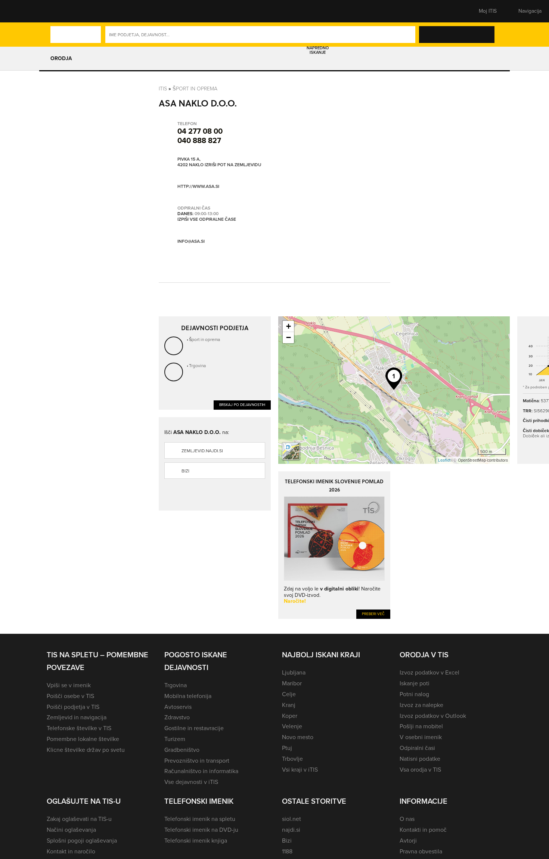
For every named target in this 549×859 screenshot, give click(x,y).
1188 (287, 851)
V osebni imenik (421, 737)
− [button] (288, 337)
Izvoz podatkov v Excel (429, 672)
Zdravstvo (177, 717)
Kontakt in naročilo (71, 851)
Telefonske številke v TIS (79, 728)
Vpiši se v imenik (69, 685)
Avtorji (408, 840)
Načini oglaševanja (71, 829)
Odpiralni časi (417, 748)
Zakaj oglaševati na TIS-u (79, 819)
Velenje (292, 726)
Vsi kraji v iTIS (300, 769)
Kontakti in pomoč (423, 829)
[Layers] (291, 451)
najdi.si (291, 829)
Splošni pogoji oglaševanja (82, 840)
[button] (60, 11)
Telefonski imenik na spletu (199, 819)
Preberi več (373, 614)
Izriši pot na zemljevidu (233, 165)
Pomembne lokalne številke (83, 739)
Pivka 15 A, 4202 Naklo (190, 162)
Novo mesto (297, 737)
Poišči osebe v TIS (70, 696)
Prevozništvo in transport (196, 760)
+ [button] (288, 326)
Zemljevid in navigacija (76, 717)
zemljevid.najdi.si (202, 450)
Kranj (288, 705)
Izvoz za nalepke (421, 705)
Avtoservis (178, 707)
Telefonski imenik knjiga (195, 840)
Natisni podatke (420, 758)
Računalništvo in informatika (201, 771)
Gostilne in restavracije (194, 728)
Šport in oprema (195, 88)
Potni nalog (414, 694)
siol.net (291, 819)
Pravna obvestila (421, 851)
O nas (407, 819)
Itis (163, 88)
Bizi (185, 471)
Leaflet (444, 460)
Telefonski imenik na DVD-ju (201, 829)
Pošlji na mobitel (421, 726)
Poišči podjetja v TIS (73, 707)
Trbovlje (292, 758)
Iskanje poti (414, 683)
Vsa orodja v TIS (420, 769)
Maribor (292, 683)
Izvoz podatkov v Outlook (433, 715)
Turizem (174, 739)
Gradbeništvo (181, 749)
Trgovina (197, 365)
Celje (289, 694)
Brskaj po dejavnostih (242, 404)
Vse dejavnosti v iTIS (191, 782)
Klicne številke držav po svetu (86, 749)
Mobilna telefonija (187, 696)
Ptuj (287, 748)
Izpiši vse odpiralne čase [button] (206, 220)
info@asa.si (191, 241)
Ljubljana (293, 672)
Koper (289, 715)
